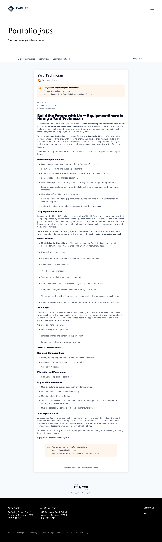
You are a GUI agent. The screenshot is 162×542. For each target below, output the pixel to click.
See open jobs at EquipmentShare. (57, 91)
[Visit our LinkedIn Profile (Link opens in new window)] (149, 513)
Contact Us (149, 507)
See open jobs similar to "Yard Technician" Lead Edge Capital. (68, 94)
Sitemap (79, 532)
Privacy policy (75, 493)
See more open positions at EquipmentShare (81, 467)
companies (26, 59)
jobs (44, 59)
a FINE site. (69, 532)
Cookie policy (86, 493)
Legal (87, 532)
